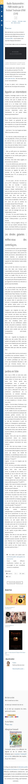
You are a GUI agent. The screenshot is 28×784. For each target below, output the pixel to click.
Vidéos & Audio (17, 22)
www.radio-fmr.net (10, 78)
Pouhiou (14, 21)
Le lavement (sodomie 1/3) (9, 625)
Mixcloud (23, 64)
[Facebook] (1, 16)
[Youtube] (1, 20)
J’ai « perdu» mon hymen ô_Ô (10, 607)
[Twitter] (1, 11)
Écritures (20, 21)
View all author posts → (18, 669)
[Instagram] (1, 25)
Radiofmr (18, 64)
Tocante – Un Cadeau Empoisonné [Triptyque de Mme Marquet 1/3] (15, 653)
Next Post (19, 582)
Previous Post (11, 582)
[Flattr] (8, 28)
